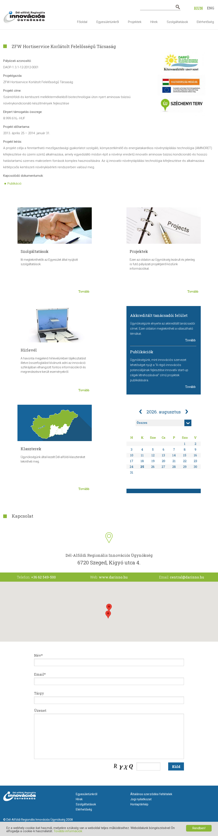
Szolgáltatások (177, 22)
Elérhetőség (205, 22)
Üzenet (40, 710)
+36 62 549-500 (43, 577)
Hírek (154, 22)
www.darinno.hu (113, 577)
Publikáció (14, 183)
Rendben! (198, 828)
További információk (68, 831)
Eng (210, 8)
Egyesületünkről (107, 22)
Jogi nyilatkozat (141, 799)
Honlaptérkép (139, 804)
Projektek (134, 22)
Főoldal (82, 22)
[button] (109, 607)
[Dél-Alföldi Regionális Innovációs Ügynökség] (24, 14)
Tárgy (39, 693)
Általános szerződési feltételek (151, 794)
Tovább (83, 291)
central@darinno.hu (187, 577)
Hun (198, 8)
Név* (38, 655)
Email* (40, 674)
